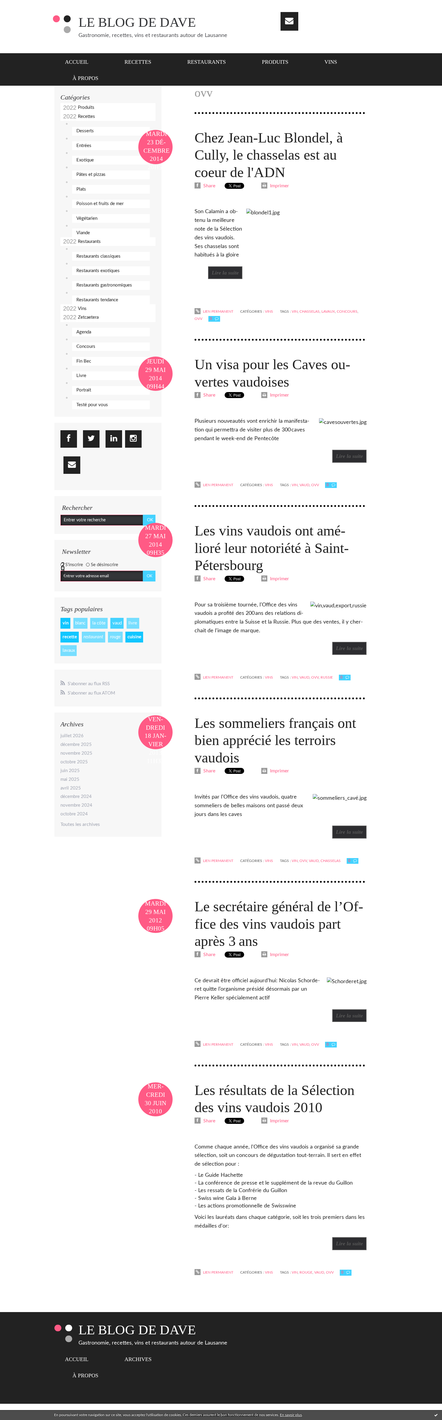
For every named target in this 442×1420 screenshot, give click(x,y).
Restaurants (206, 62)
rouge (115, 637)
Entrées (83, 145)
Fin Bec (83, 361)
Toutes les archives (80, 824)
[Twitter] (91, 439)
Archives (138, 1359)
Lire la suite (225, 273)
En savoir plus (291, 1415)
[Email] (289, 21)
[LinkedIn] (114, 439)
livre (132, 623)
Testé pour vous (92, 405)
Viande (83, 233)
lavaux (69, 650)
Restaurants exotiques (98, 270)
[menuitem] (80, 61)
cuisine (134, 637)
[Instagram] (133, 439)
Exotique (85, 160)
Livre (81, 375)
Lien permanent (217, 311)
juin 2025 (70, 770)
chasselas (309, 311)
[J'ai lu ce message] (436, 1414)
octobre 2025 (74, 762)
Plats (81, 189)
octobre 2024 (74, 814)
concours (347, 311)
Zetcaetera (88, 317)
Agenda (83, 332)
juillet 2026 (72, 736)
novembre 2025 (76, 753)
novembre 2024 (76, 805)
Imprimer (279, 185)
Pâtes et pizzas (91, 174)
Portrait (83, 390)
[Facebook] (68, 439)
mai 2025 (69, 779)
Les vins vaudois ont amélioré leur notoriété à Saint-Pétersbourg (272, 548)
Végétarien (86, 218)
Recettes (137, 62)
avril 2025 (70, 788)
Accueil (76, 62)
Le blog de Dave (137, 22)
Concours (85, 346)
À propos (85, 78)
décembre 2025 (76, 744)
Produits (275, 62)
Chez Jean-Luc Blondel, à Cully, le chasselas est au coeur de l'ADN (269, 155)
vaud (117, 623)
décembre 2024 (76, 796)
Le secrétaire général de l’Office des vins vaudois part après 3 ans (279, 923)
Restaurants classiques (98, 256)
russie (327, 677)
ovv (198, 318)
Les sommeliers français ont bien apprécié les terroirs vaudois (275, 740)
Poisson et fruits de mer (100, 203)
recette (70, 637)
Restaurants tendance (97, 300)
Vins (330, 62)
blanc (80, 623)
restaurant (93, 637)
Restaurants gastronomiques (104, 285)
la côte (99, 623)
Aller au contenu (20, 5)
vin (66, 623)
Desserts (85, 131)
